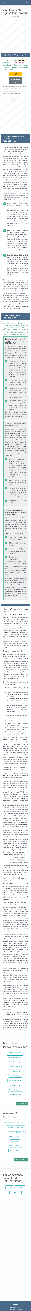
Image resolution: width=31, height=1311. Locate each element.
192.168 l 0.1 (21, 1122)
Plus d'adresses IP (21, 1159)
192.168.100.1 (9, 1122)
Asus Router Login (15, 1095)
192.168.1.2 (20, 1127)
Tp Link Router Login (15, 1090)
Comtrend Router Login (15, 1057)
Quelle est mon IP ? (16, 1307)
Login (15, 73)
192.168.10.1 (15, 1141)
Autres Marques (22, 1103)
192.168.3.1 (9, 1136)
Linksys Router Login (15, 1066)
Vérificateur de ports (15, 1310)
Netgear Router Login (15, 1081)
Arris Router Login (15, 1076)
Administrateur (15, 80)
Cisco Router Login (15, 1052)
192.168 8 (10, 1127)
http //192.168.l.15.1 (16, 1150)
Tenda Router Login (15, 1062)
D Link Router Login (15, 1085)
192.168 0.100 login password (15, 1132)
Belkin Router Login (15, 1071)
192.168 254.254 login (15, 1146)
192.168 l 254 (20, 1136)
